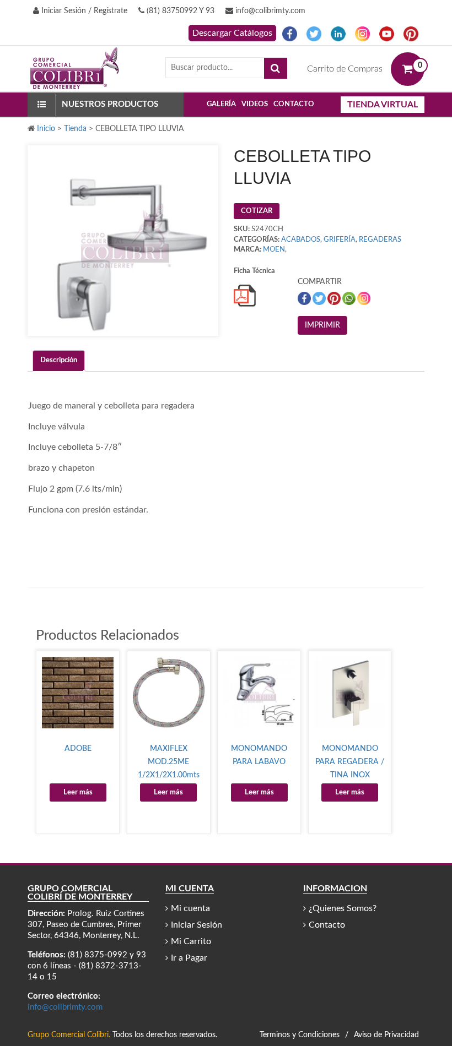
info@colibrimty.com (269, 11)
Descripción (58, 360)
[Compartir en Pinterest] (334, 298)
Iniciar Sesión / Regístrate (83, 11)
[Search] (275, 68)
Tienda (75, 129)
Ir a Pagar (189, 958)
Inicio (46, 129)
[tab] (59, 361)
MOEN (274, 249)
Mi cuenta (190, 908)
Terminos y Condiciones (300, 1035)
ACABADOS (300, 239)
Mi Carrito (191, 941)
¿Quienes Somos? (342, 908)
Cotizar (256, 211)
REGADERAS (380, 239)
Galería (221, 104)
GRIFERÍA (340, 239)
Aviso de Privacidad (386, 1035)
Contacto (293, 104)
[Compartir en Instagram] (363, 298)
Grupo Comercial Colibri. (69, 1035)
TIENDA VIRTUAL (382, 104)
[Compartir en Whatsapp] (349, 298)
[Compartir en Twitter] (320, 298)
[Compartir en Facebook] (305, 298)
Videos (254, 104)
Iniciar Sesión (196, 924)
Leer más (78, 792)
